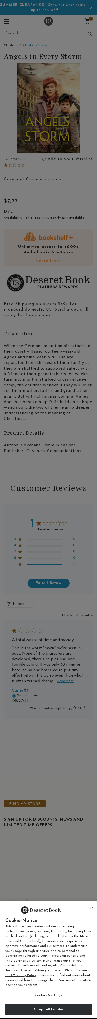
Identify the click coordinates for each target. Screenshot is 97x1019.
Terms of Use (16, 970)
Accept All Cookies (48, 1009)
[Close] (91, 908)
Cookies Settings (48, 995)
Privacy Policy (46, 970)
